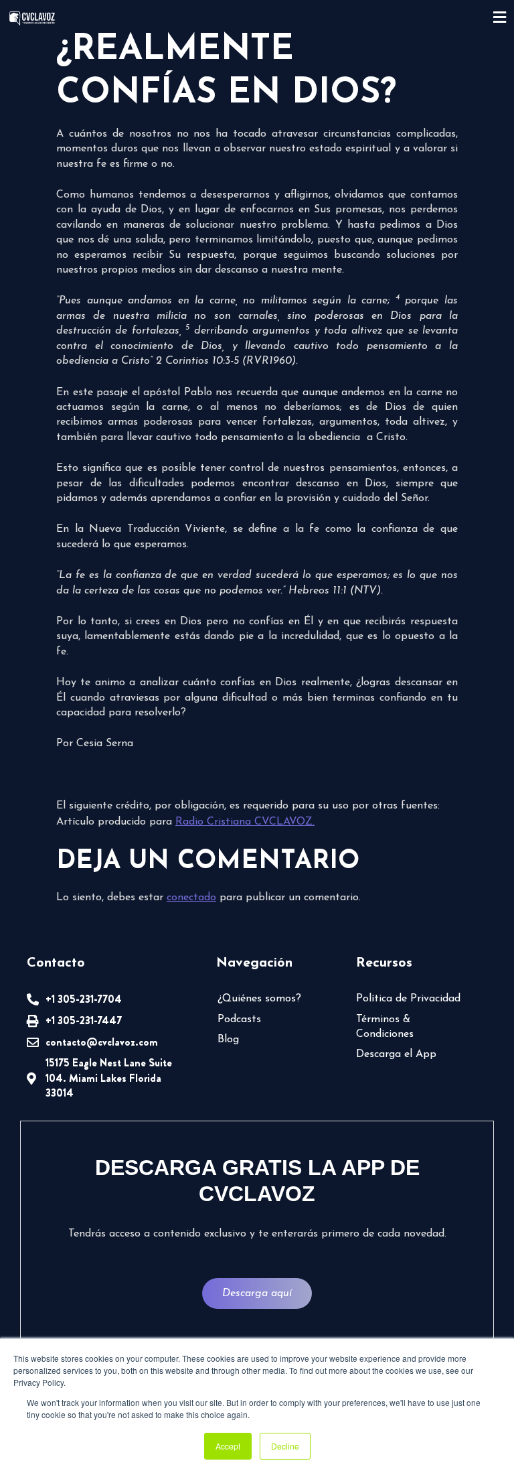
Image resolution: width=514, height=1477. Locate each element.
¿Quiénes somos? (259, 998)
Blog (228, 1039)
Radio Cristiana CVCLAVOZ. (245, 822)
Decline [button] (285, 1446)
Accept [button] (228, 1446)
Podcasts (239, 1019)
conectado (191, 897)
